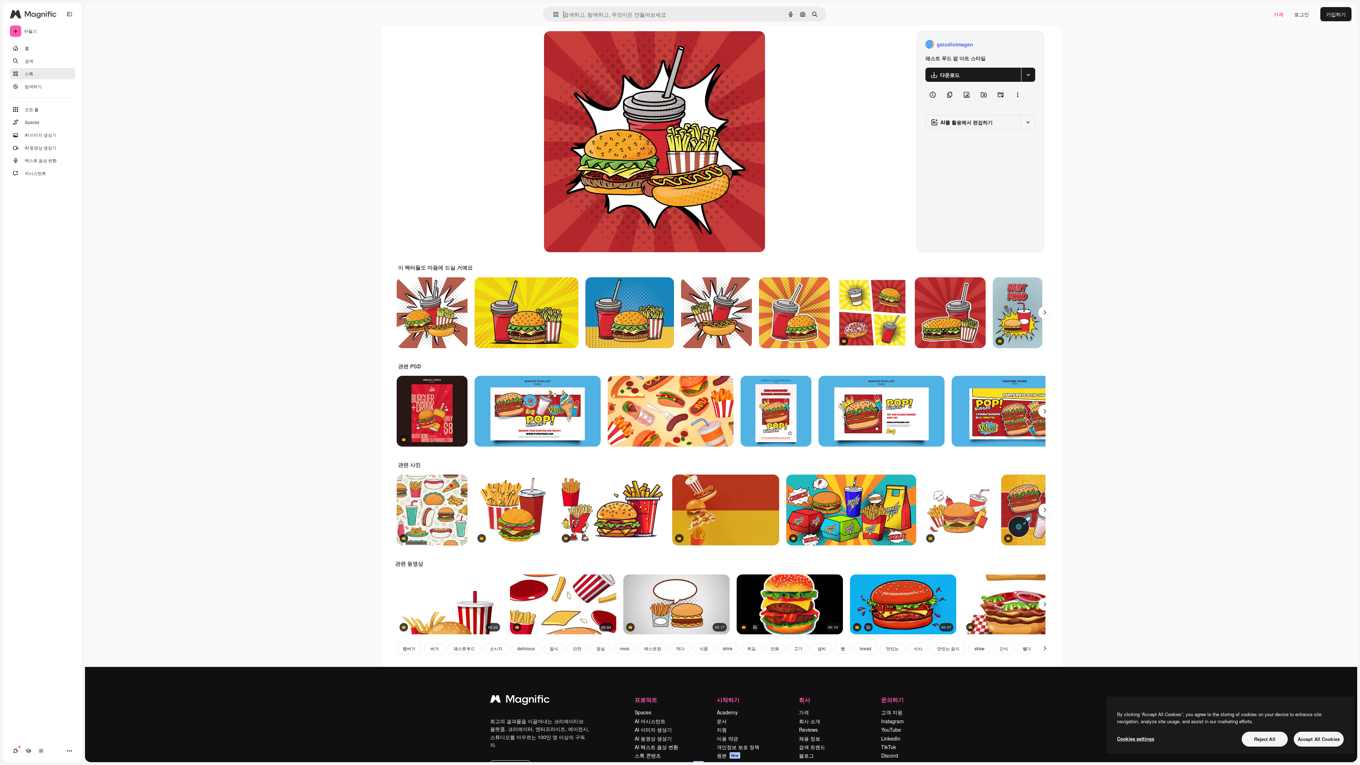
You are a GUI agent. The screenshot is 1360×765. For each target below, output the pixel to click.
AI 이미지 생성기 (653, 729)
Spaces (643, 712)
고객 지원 (891, 712)
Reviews (808, 729)
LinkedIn (890, 738)
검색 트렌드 (812, 746)
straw (979, 648)
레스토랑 (652, 648)
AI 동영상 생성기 (653, 738)
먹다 (680, 648)
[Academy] (28, 750)
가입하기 (1336, 14)
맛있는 (892, 648)
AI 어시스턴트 (650, 721)
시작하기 (728, 700)
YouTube (891, 729)
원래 (584, 44)
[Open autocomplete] (553, 14)
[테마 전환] (41, 750)
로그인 (1301, 14)
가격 (1279, 14)
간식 (1003, 648)
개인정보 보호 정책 (738, 746)
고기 (798, 648)
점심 (600, 648)
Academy (727, 712)
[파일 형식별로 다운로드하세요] (1028, 75)
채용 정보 (809, 738)
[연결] (15, 750)
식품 (703, 648)
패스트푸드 (464, 648)
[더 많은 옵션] (1017, 94)
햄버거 (409, 648)
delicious (526, 648)
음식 (554, 648)
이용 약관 (727, 738)
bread (865, 648)
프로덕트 (646, 700)
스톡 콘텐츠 (648, 755)
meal (624, 648)
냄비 (821, 648)
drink (727, 648)
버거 (434, 648)
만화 (775, 648)
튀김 (751, 648)
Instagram (892, 721)
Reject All (1264, 739)
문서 (722, 721)
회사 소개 (809, 721)
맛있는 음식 (948, 648)
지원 (722, 729)
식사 (918, 648)
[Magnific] (520, 700)
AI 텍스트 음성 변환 (656, 746)
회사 (804, 700)
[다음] (1044, 312)
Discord (889, 755)
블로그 (806, 755)
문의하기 (892, 700)
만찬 (577, 648)
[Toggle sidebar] (69, 14)
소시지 (496, 648)
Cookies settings (1135, 738)
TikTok (888, 746)
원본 (728, 755)
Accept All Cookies (1319, 739)
